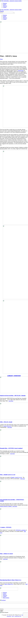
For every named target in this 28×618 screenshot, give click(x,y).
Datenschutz (9, 616)
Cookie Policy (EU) (18, 616)
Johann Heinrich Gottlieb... (6, 506)
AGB (13, 616)
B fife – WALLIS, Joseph (6, 422)
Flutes (1, 59)
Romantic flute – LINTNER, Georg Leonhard (11, 448)
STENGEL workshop (21, 530)
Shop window (6, 597)
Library (4, 4)
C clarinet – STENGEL (5, 527)
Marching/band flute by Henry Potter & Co (10, 580)
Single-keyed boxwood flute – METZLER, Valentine (13, 395)
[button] (2, 11)
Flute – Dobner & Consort (6, 553)
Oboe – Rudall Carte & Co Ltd (7, 474)
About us (5, 5)
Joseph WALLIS (7, 426)
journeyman (20, 70)
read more (11, 401)
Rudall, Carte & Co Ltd (16, 477)
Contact (4, 7)
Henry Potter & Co (8, 584)
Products (5, 3)
